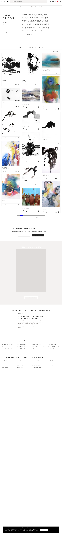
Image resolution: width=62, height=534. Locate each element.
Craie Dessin (4, 360)
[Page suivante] (43, 217)
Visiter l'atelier (31, 298)
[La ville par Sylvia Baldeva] (31, 196)
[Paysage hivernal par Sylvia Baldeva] (31, 95)
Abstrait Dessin (20, 363)
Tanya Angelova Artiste (7, 351)
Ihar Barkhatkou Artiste (37, 351)
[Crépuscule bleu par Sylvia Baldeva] (51, 60)
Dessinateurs (14, 6)
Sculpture (31, 4)
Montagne (4, 80)
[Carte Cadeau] (53, 1)
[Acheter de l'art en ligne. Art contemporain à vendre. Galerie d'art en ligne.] (5, 2)
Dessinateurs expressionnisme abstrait (26, 6)
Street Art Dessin (50, 363)
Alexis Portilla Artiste (21, 344)
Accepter (44, 529)
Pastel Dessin (5, 367)
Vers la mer (4, 167)
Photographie (24, 4)
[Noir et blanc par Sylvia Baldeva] (31, 116)
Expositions (49, 4)
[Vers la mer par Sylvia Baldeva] (11, 153)
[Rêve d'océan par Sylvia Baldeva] (11, 186)
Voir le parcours (29, 34)
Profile (23, 80)
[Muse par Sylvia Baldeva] (51, 160)
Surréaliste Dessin (51, 365)
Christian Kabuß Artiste (22, 351)
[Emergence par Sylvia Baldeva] (51, 194)
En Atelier (5, 26)
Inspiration (42, 4)
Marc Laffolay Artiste (21, 348)
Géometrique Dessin (36, 365)
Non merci (53, 529)
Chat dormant (45, 139)
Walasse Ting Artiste (36, 344)
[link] (46, 1)
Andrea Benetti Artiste (21, 346)
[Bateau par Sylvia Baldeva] (31, 144)
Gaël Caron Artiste (36, 348)
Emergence (45, 208)
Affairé (3, 133)
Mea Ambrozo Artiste (51, 348)
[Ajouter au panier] (18, 84)
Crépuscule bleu (46, 69)
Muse (44, 174)
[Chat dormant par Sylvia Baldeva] (51, 125)
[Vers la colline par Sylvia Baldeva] (31, 172)
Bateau (23, 157)
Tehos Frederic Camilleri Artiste (39, 346)
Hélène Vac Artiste (6, 346)
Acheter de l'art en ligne (6, 6)
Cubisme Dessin (20, 367)
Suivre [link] (5, 32)
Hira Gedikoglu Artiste (51, 344)
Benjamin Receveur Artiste (7, 344)
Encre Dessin (4, 365)
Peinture (13, 4)
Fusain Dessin (5, 363)
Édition (18, 4)
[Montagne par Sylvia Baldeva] (11, 66)
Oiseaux (3, 102)
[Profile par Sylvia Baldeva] (31, 66)
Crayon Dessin (20, 360)
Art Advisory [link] (56, 4)
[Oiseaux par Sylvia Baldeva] (11, 94)
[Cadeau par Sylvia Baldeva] (51, 89)
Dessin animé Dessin (21, 365)
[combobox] (9, 51)
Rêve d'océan (4, 200)
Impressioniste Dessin (37, 367)
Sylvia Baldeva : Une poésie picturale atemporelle (30, 317)
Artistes (37, 4)
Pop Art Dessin (50, 360)
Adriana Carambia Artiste (7, 348)
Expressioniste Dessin (36, 360)
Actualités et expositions (9, 29)
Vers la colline (25, 180)
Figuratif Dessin (35, 363)
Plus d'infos (24, 235)
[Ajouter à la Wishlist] (3, 84)
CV (3, 24)
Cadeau (44, 104)
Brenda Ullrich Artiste (51, 351)
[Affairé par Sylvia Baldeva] (11, 121)
